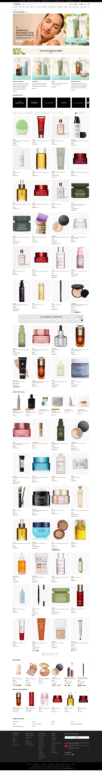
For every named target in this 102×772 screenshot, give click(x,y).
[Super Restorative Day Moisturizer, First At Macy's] (41, 190)
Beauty (16, 9)
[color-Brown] (34, 615)
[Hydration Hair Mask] (22, 158)
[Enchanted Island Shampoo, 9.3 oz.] (61, 127)
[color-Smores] (54, 550)
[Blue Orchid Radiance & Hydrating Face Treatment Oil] (22, 190)
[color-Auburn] (81, 685)
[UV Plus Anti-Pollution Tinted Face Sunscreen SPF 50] (61, 257)
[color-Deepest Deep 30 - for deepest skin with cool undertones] (54, 685)
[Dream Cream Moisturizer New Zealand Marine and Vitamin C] (44, 401)
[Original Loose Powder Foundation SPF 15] (80, 430)
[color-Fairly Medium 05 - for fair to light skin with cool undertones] (59, 243)
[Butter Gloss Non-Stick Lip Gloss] (70, 669)
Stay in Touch (41, 748)
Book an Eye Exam (41, 754)
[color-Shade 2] (33, 650)
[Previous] (33, 127)
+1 (86, 685)
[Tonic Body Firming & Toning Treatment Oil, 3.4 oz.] (41, 158)
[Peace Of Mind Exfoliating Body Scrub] (61, 158)
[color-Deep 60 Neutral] (75, 312)
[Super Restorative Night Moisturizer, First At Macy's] (80, 158)
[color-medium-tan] (28, 685)
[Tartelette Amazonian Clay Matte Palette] (41, 223)
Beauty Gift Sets (15, 721)
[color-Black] (33, 615)
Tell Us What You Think (42, 756)
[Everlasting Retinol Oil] (61, 336)
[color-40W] (18, 386)
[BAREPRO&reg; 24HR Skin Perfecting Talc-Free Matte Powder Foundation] (80, 291)
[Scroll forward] (82, 320)
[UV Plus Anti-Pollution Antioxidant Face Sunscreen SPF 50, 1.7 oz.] (61, 563)
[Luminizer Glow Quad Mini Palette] (41, 563)
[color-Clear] (67, 685)
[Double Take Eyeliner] (41, 595)
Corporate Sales (54, 737)
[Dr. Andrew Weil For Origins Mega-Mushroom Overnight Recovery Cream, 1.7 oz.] (80, 190)
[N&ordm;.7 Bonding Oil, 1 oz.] (80, 530)
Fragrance (53, 721)
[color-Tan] (15, 685)
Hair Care (72, 721)
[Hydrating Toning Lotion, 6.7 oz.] (41, 291)
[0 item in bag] (88, 4)
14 (56, 654)
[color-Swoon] (72, 650)
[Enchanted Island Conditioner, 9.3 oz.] (22, 257)
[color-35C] (15, 386)
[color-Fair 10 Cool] (73, 312)
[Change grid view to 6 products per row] (77, 113)
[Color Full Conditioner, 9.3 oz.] (61, 190)
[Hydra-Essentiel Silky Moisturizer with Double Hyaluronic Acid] (41, 464)
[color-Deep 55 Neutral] (78, 312)
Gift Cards (27, 739)
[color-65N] (17, 386)
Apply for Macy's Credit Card (30, 735)
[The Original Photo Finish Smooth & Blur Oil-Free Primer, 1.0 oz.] (22, 464)
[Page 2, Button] (59, 654)
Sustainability (54, 750)
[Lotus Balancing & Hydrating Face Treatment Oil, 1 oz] (22, 530)
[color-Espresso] (20, 685)
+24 (61, 685)
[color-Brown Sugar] (59, 550)
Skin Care (33, 726)
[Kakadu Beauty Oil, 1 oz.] (22, 563)
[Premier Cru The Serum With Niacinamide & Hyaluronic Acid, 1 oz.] (22, 291)
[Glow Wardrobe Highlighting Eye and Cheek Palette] (44, 669)
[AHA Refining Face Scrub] (57, 401)
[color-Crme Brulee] (52, 550)
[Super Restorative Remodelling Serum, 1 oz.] (80, 595)
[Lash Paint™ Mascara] (22, 497)
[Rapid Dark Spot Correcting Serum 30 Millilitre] (41, 430)
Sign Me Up (77, 737)
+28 (80, 312)
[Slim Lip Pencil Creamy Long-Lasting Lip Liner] (83, 669)
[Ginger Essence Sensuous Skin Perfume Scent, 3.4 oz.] (80, 497)
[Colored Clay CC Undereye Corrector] (31, 669)
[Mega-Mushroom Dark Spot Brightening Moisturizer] (61, 595)
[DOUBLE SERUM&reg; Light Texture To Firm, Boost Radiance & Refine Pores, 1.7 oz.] (41, 368)
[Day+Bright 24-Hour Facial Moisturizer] (41, 530)
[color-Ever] (83, 685)
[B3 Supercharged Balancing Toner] (18, 401)
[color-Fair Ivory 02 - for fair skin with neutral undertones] (54, 243)
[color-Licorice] (68, 685)
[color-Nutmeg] (78, 685)
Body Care (34, 721)
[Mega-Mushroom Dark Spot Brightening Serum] (22, 336)
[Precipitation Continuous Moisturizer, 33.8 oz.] (61, 368)
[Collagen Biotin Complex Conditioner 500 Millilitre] (70, 401)
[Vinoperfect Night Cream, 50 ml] (80, 368)
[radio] (52, 244)
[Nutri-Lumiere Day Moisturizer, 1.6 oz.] (61, 497)
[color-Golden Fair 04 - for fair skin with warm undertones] (57, 243)
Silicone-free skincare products (18, 726)
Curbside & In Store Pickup (43, 735)
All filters (80, 316)
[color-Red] (30, 685)
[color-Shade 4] (38, 650)
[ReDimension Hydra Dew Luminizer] (61, 629)
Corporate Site (54, 739)
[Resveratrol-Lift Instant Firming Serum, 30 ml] (80, 257)
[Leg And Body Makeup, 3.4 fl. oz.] (22, 368)
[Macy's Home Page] (16, 4)
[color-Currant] (80, 685)
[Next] (88, 103)
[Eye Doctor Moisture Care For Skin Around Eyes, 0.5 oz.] (22, 223)
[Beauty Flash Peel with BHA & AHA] (22, 629)
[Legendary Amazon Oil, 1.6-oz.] (80, 563)
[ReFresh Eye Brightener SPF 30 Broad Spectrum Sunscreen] (80, 629)
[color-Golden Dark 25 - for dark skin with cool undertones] (59, 685)
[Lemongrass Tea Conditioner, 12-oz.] (31, 401)
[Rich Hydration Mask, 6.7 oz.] (80, 464)
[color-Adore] (73, 650)
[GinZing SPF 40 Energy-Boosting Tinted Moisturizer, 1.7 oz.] (41, 629)
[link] (22, 142)
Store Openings (41, 752)
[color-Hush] (75, 650)
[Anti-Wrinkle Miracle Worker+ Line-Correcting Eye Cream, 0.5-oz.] (80, 127)
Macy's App (40, 739)
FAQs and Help (15, 735)
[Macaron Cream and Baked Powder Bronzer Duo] (61, 530)
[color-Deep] (56, 277)
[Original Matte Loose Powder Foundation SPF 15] (61, 223)
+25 (61, 243)
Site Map (53, 748)
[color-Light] (54, 277)
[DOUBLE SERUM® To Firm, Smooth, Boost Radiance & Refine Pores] (18, 699)
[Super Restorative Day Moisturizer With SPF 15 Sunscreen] (41, 257)
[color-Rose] (85, 685)
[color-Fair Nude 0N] (13, 386)
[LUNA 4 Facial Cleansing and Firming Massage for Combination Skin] (22, 127)
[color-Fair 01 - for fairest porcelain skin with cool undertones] (52, 243)
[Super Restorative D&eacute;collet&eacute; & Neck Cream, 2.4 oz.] (41, 127)
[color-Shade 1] (34, 650)
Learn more (15, 91)
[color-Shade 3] (36, 650)
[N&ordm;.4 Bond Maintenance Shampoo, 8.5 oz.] (61, 464)
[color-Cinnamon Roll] (57, 550)
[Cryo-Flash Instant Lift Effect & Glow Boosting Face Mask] (80, 223)
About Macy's (54, 735)
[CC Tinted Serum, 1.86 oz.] (18, 669)
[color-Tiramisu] (56, 550)
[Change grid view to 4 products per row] (75, 113)
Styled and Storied (54, 752)
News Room (53, 746)
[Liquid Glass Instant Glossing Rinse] (22, 595)
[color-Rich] (18, 685)
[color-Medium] (52, 277)
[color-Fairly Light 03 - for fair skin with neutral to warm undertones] (56, 243)
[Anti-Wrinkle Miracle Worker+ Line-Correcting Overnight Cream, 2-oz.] (41, 497)
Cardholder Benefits (29, 737)
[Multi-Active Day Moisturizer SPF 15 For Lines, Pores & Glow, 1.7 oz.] (41, 336)
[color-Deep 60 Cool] (77, 312)
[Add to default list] (23, 395)
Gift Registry (40, 758)
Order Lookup (15, 739)
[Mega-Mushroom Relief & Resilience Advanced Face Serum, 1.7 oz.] (61, 430)
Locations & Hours (41, 737)
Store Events (40, 750)
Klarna (14, 737)
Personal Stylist (41, 746)
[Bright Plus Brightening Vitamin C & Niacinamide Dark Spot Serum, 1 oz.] (44, 699)
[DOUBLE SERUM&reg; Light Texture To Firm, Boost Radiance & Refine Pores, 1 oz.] (80, 336)
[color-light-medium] (26, 685)
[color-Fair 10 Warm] (72, 312)
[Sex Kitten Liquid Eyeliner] (61, 291)
